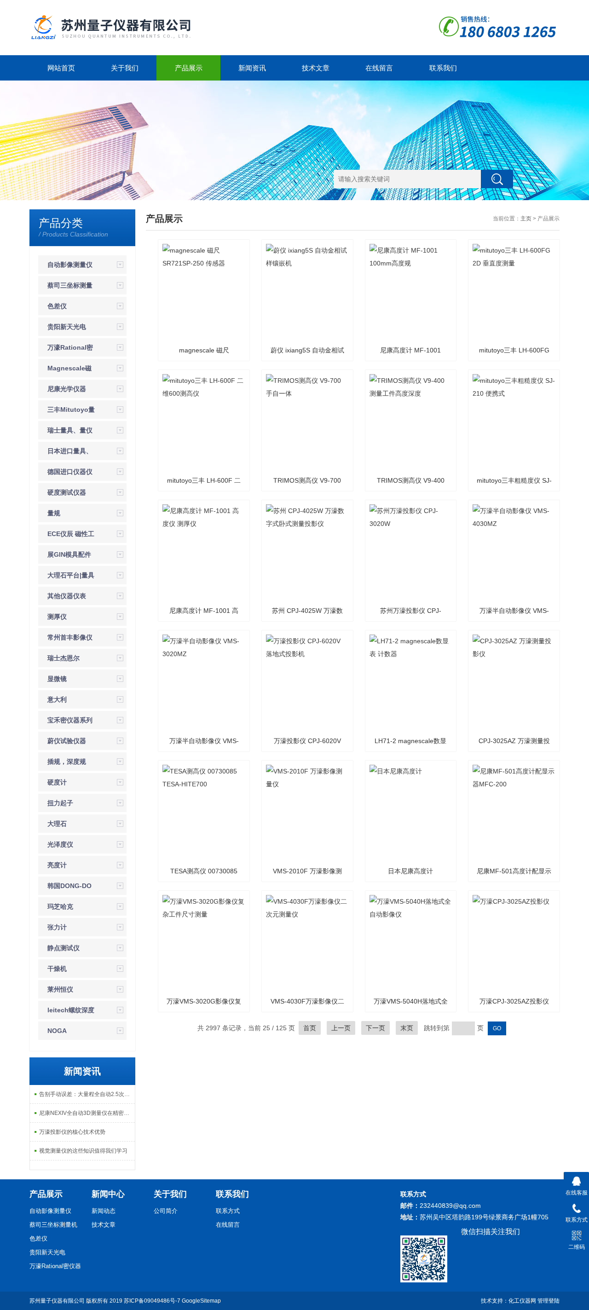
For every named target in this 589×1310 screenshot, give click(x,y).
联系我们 (443, 68)
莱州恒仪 (60, 989)
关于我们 (125, 68)
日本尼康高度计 (410, 871)
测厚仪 (57, 616)
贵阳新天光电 (66, 326)
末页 (406, 1028)
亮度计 (57, 865)
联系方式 (228, 1210)
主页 (525, 218)
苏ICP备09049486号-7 (152, 1301)
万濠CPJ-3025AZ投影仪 (514, 1001)
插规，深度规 (66, 761)
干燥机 (57, 968)
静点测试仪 (63, 948)
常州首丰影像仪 (69, 637)
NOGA (57, 1030)
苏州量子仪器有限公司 (57, 1301)
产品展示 (188, 68)
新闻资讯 (252, 68)
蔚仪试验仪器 (66, 740)
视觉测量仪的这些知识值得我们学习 (83, 1151)
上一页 (341, 1028)
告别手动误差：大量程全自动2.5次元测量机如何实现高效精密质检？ (87, 1094)
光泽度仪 (60, 844)
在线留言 (379, 68)
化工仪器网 (522, 1301)
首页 (309, 1028)
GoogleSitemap (201, 1301)
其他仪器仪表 (66, 596)
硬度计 (57, 782)
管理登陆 (548, 1301)
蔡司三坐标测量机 (53, 1224)
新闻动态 (103, 1210)
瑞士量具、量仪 (69, 430)
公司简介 (166, 1210)
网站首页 (61, 68)
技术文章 (315, 68)
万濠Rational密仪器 (55, 1266)
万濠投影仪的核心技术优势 (72, 1132)
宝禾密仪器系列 (69, 720)
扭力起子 (60, 803)
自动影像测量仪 (69, 264)
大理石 (57, 823)
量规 (53, 513)
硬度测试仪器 (66, 492)
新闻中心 (108, 1194)
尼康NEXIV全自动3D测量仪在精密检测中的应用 (87, 1113)
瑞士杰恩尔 (63, 658)
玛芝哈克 (60, 906)
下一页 (375, 1028)
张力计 (57, 927)
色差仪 (57, 306)
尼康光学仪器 (66, 388)
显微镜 (57, 678)
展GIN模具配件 (69, 554)
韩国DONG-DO (69, 885)
